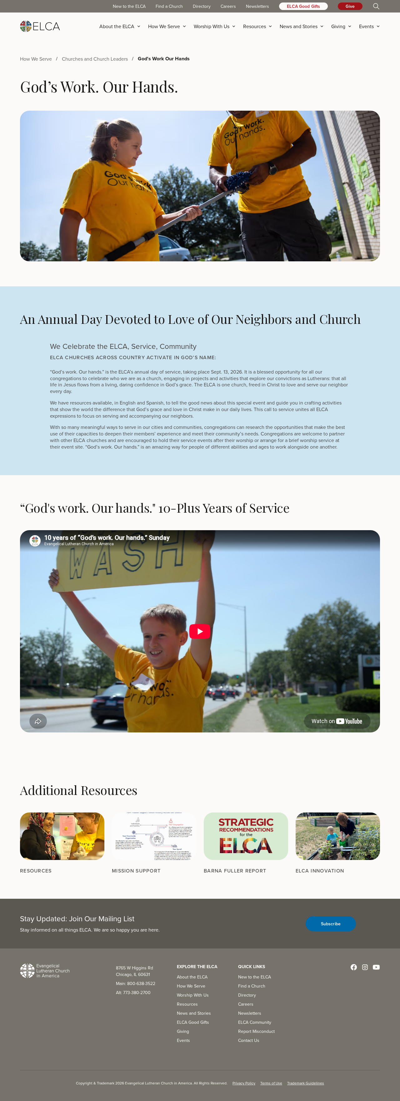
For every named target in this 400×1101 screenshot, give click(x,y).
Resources (187, 1004)
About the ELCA (192, 977)
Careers (228, 6)
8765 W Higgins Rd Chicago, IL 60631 (134, 971)
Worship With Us (193, 995)
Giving (183, 1031)
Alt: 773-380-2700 (133, 992)
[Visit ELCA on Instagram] (365, 967)
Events (183, 1040)
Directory (202, 6)
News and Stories (194, 1013)
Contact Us (248, 1040)
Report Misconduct (256, 1031)
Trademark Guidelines (305, 1083)
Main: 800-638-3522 (135, 983)
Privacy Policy (243, 1083)
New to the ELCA (129, 6)
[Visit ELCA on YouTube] (376, 967)
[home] (40, 26)
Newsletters (257, 6)
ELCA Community (254, 1022)
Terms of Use (271, 1083)
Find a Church (169, 6)
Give (350, 6)
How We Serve (191, 986)
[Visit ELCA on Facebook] (354, 967)
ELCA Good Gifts (303, 6)
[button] (121, 26)
